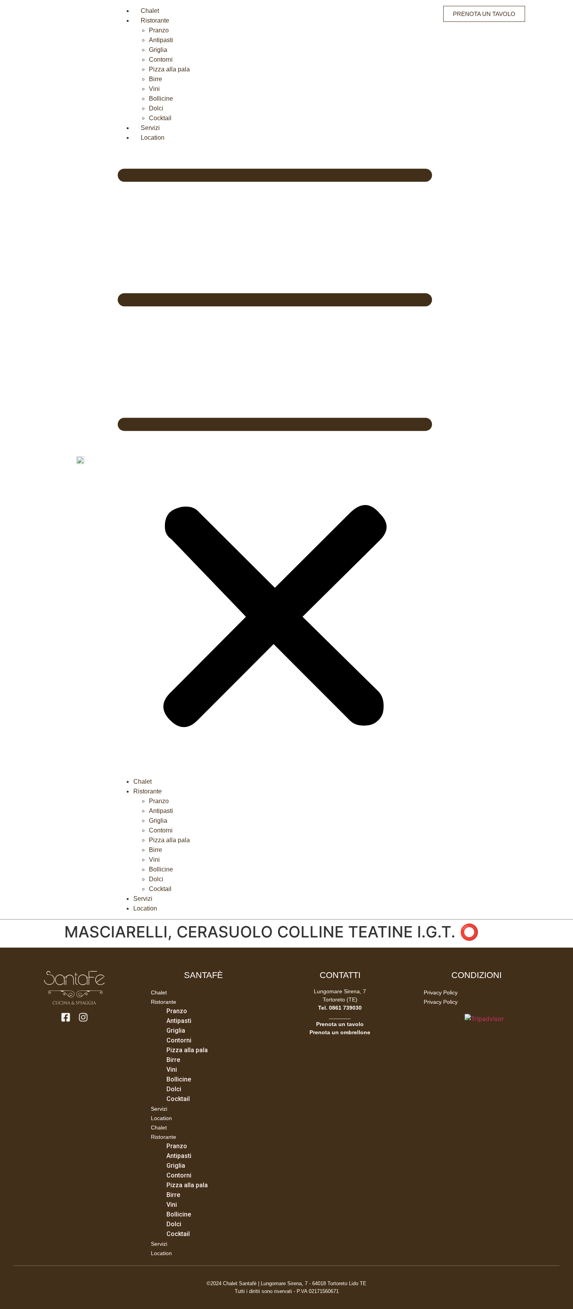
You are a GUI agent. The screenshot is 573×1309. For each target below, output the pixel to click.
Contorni (161, 59)
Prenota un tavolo (340, 1024)
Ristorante (155, 20)
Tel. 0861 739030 (340, 1008)
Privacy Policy (441, 992)
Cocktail (160, 118)
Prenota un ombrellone (339, 1032)
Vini (154, 88)
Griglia (158, 49)
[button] (275, 459)
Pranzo (159, 30)
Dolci (156, 108)
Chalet (150, 10)
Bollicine (161, 98)
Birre (155, 79)
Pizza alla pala (169, 69)
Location (152, 137)
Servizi (150, 127)
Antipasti (161, 40)
